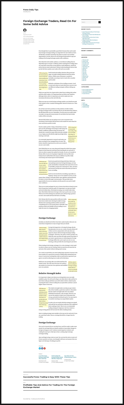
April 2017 (84, 73)
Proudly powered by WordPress (38, 398)
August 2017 (84, 68)
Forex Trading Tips (86, 91)
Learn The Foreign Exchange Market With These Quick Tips (44, 357)
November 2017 (85, 64)
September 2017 (85, 66)
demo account (26, 38)
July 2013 (84, 80)
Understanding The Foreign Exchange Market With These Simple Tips (57, 357)
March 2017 (84, 74)
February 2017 (85, 76)
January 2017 (85, 77)
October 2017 (85, 65)
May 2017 (84, 72)
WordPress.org (85, 107)
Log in (83, 103)
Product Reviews (85, 93)
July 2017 (84, 69)
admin (24, 32)
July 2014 (84, 79)
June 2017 (84, 70)
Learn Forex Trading (86, 92)
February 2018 (85, 60)
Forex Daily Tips (30, 10)
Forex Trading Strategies (28, 36)
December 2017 (85, 62)
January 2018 (85, 61)
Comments (85, 105)
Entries (84, 104)
